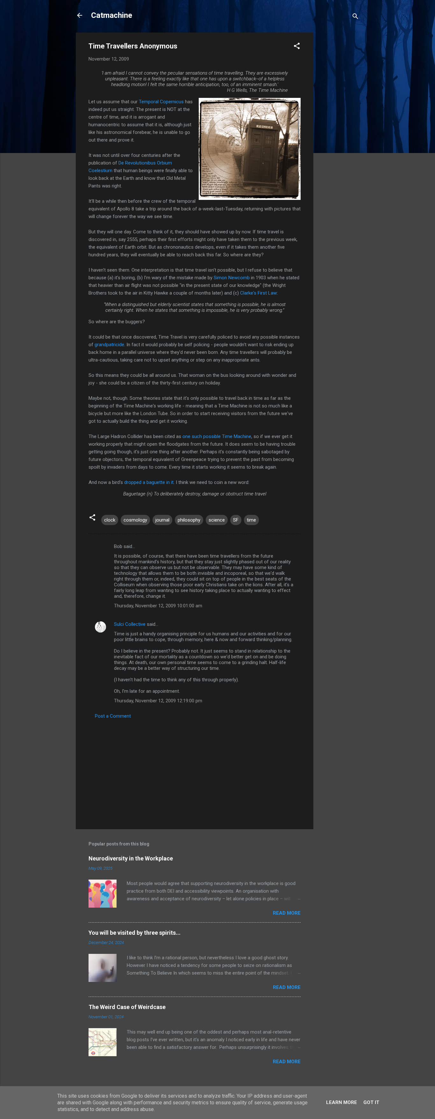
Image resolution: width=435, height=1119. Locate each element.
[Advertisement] (338, 128)
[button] (297, 47)
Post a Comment (113, 716)
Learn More (341, 1102)
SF (236, 520)
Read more (287, 913)
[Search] (355, 17)
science (217, 520)
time (251, 520)
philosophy (189, 520)
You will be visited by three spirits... (135, 932)
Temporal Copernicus (161, 102)
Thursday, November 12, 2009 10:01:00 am (158, 606)
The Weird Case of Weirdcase (127, 1007)
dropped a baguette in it (149, 482)
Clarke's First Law (258, 293)
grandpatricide (109, 344)
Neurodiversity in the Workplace (131, 858)
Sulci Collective (130, 624)
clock (109, 520)
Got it (371, 1102)
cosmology (135, 520)
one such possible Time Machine (216, 436)
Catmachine (111, 15)
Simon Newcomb (232, 278)
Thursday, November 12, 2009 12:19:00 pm (158, 701)
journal (162, 520)
